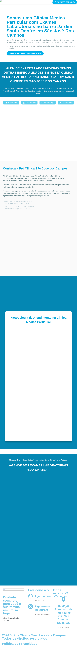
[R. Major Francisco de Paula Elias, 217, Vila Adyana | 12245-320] (63, 599)
